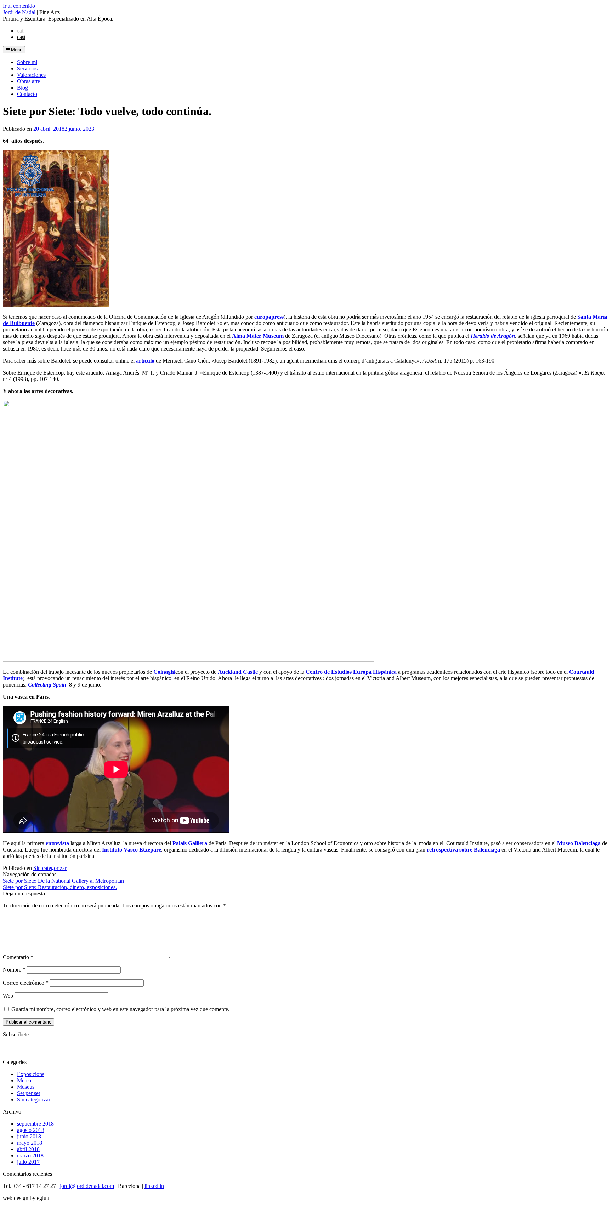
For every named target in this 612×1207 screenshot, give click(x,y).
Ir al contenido (19, 6)
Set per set (28, 1093)
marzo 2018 (30, 1155)
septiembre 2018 (35, 1124)
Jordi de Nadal (20, 12)
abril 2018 (28, 1149)
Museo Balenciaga (579, 843)
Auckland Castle (238, 672)
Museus (25, 1087)
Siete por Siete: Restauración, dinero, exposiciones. (60, 887)
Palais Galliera (189, 843)
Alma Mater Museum (258, 336)
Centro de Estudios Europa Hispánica (351, 672)
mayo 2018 (29, 1143)
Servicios (27, 69)
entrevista (57, 843)
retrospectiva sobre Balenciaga (463, 850)
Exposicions (30, 1074)
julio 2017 (28, 1162)
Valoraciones (31, 75)
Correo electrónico (26, 983)
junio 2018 (29, 1136)
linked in (154, 1186)
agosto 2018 (30, 1130)
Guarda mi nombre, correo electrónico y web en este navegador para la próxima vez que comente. (120, 1009)
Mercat (25, 1080)
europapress (269, 317)
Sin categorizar (50, 868)
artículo (145, 361)
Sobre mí (27, 62)
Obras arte (28, 81)
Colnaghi (164, 672)
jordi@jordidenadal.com (87, 1186)
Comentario (18, 957)
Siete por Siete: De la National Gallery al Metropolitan (63, 881)
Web (8, 996)
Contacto (27, 94)
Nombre (14, 970)
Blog (22, 88)
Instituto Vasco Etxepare (131, 850)
